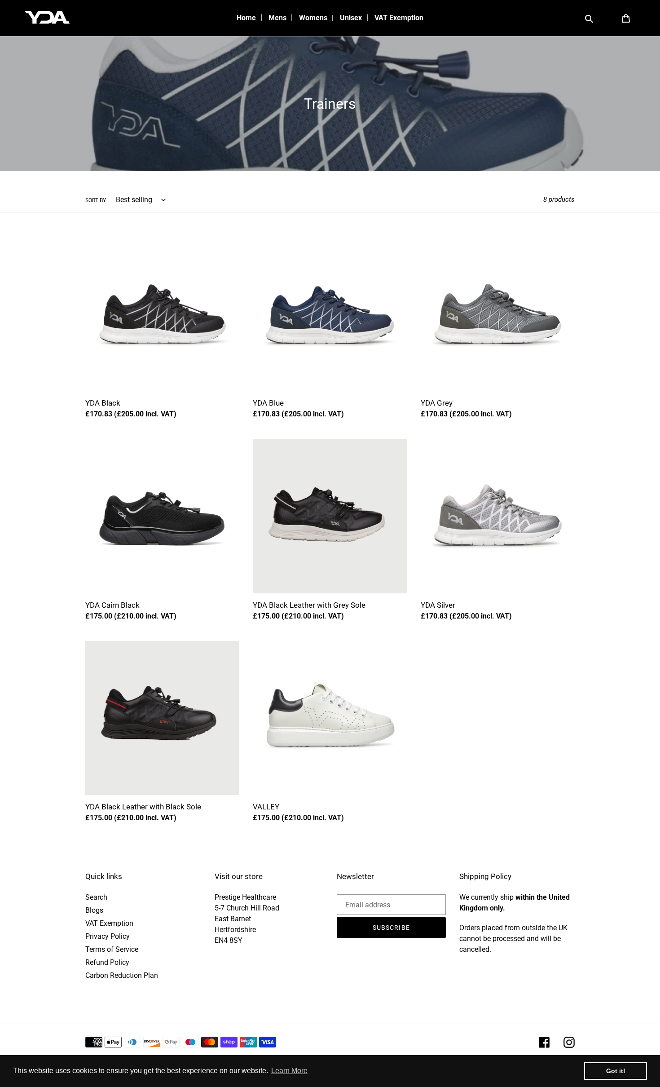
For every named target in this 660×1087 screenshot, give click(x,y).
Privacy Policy (107, 936)
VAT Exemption (109, 923)
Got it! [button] (615, 1070)
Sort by (95, 200)
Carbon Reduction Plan (121, 975)
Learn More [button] (289, 1070)
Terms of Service (111, 949)
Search (96, 897)
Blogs (94, 910)
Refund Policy (107, 962)
